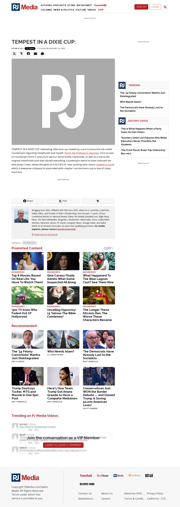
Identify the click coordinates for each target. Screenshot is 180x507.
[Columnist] (22, 215)
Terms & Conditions (135, 498)
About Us (107, 493)
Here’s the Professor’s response (81, 153)
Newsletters (85, 498)
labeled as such (104, 164)
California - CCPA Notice (157, 498)
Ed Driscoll (18, 48)
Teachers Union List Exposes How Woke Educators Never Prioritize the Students (144, 141)
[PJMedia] (25, 7)
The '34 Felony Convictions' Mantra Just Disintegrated (26, 355)
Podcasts (59, 5)
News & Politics (64, 10)
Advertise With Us (135, 493)
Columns (46, 10)
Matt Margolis (90, 362)
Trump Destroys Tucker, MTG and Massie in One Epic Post (25, 393)
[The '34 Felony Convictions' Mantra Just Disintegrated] (28, 339)
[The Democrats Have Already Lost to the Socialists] (99, 339)
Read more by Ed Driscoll (45, 234)
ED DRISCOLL (29, 243)
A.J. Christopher (55, 355)
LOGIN (155, 6)
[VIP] (100, 10)
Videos (91, 10)
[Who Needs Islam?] (63, 339)
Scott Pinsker (90, 409)
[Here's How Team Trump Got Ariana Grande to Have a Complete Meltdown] (63, 376)
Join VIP (141, 6)
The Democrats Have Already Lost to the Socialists (98, 355)
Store (71, 5)
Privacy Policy (155, 493)
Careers (106, 498)
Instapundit (84, 5)
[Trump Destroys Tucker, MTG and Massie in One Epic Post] (28, 376)
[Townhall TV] (101, 5)
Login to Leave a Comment (63, 445)
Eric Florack (18, 362)
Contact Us (85, 493)
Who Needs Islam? (60, 351)
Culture (81, 10)
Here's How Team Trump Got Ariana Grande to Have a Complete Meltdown (62, 393)
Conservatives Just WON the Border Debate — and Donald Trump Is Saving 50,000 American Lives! (99, 396)
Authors (46, 5)
